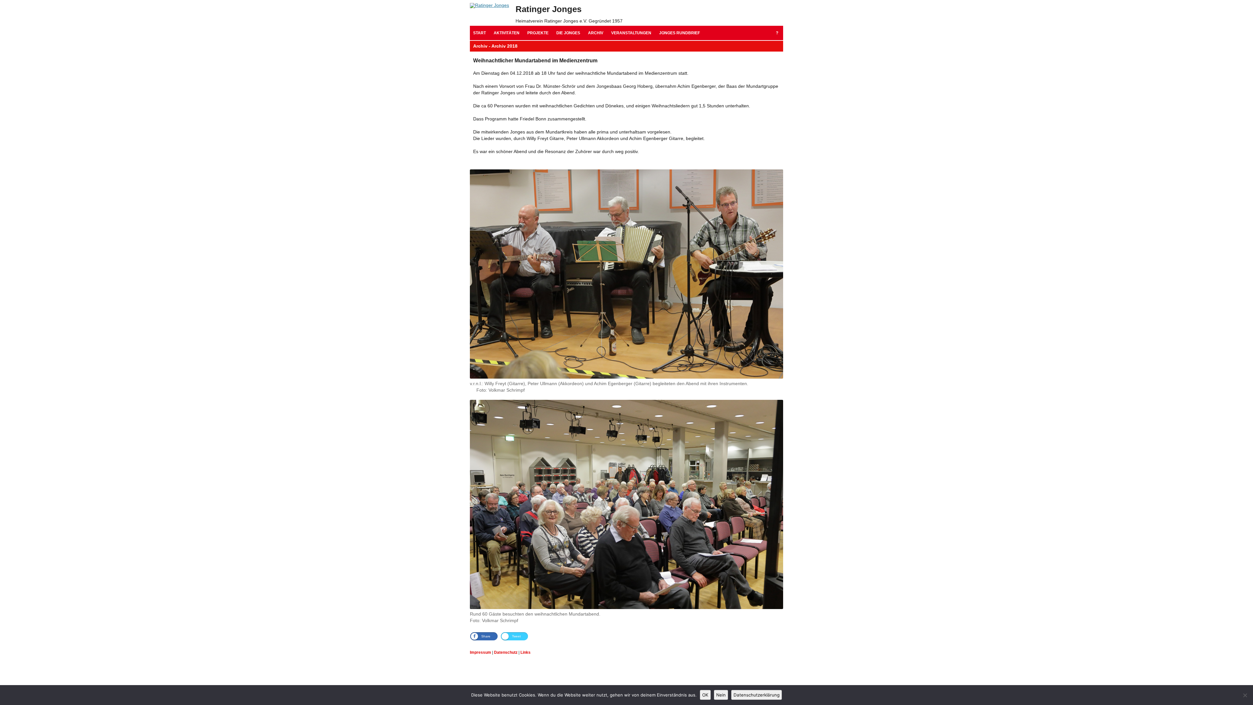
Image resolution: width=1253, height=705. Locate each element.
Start (479, 33)
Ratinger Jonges (548, 9)
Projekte (538, 33)
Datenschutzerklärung (757, 694)
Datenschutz (506, 652)
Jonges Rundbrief (679, 33)
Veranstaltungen (631, 33)
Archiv (595, 33)
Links (525, 652)
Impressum (480, 652)
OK (705, 694)
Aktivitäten (506, 33)
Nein (721, 694)
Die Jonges (568, 33)
